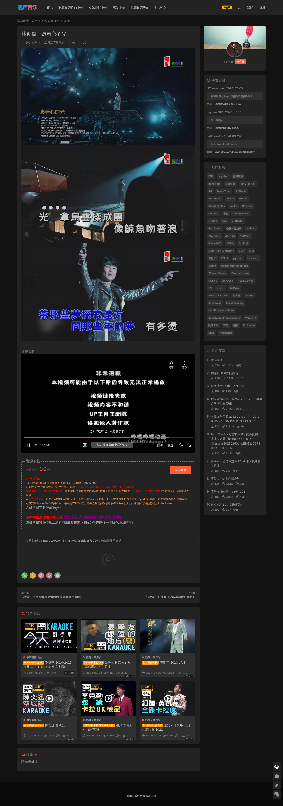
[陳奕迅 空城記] (49, 698)
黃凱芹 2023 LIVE (164, 663)
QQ (210, 191)
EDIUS (224, 258)
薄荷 (225, 325)
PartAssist (214, 228)
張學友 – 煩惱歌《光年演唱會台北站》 (170, 597)
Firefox (212, 220)
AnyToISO (214, 235)
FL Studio (249, 325)
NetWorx (245, 235)
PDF (210, 176)
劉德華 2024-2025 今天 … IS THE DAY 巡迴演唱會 (47, 665)
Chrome (213, 213)
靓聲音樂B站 (139, 7)
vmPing (250, 228)
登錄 (31, 762)
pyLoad (237, 258)
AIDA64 (230, 235)
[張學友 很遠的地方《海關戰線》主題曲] (108, 636)
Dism (211, 332)
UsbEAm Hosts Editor (221, 310)
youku (233, 206)
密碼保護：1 (219, 360)
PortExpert (215, 198)
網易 (235, 325)
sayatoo (223, 176)
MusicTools (224, 191)
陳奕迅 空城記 (44, 725)
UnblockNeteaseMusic (234, 265)
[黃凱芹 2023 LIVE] (167, 636)
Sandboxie (214, 303)
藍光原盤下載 (98, 7)
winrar (230, 198)
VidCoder (237, 220)
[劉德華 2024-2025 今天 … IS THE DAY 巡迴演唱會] (49, 636)
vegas (221, 288)
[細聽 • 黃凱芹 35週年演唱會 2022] (167, 698)
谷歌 (225, 213)
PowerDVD (215, 243)
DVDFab (230, 183)
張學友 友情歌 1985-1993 (228, 491)
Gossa (212, 265)
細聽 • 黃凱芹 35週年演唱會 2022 (166, 727)
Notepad (247, 206)
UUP (241, 250)
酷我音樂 (213, 325)
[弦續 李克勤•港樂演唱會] (108, 698)
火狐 (224, 220)
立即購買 (180, 469)
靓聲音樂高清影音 (27, 7)
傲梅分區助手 (233, 228)
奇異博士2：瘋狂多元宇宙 (227, 386)
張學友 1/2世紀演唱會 (225, 478)
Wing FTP (251, 317)
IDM (251, 250)
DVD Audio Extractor (221, 250)
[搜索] (239, 7)
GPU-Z (243, 198)
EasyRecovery (234, 303)
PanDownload (241, 213)
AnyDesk (227, 280)
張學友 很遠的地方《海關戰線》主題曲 (106, 665)
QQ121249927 (91, 483)
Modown (145, 795)
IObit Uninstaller (218, 295)
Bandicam (214, 183)
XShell (249, 295)
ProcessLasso (240, 273)
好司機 (236, 295)
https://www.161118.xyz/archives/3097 (70, 540)
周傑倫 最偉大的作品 (224, 373)
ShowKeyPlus (216, 206)
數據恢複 (238, 176)
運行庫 (212, 258)
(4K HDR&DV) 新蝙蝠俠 (226, 504)
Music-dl (252, 258)
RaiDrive (235, 288)
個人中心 (160, 7)
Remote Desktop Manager (224, 317)
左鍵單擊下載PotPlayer (43, 508)
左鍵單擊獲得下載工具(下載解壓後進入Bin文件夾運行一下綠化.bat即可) (79, 522)
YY (210, 288)
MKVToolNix (248, 183)
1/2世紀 (243, 243)
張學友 (230, 243)
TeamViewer (245, 280)
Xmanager (226, 332)
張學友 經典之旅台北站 (228, 104)
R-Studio (241, 191)
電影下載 (119, 7)
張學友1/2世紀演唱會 (227, 128)
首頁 (50, 7)
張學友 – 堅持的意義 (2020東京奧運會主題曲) (51, 597)
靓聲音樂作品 (56, 42)
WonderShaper (217, 273)
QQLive (212, 280)
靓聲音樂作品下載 (70, 7)
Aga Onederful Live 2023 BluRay (235, 151)
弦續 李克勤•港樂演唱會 (108, 727)
